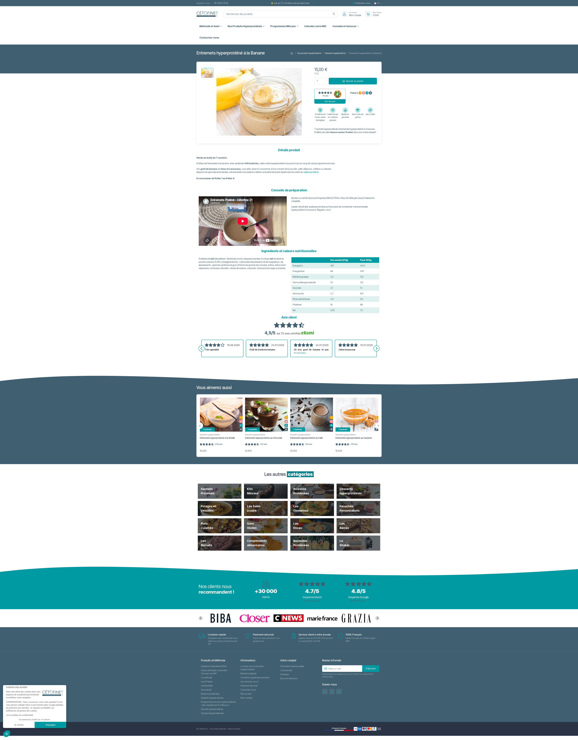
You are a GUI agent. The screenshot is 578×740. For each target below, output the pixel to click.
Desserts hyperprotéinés (210, 435)
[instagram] (332, 691)
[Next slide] (376, 348)
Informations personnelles (292, 666)
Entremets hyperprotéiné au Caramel (354, 438)
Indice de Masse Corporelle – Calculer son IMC (214, 672)
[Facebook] (325, 691)
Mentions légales (248, 673)
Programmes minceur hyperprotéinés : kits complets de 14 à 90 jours (218, 703)
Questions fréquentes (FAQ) (214, 666)
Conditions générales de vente (255, 677)
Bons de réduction (288, 678)
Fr (378, 3)
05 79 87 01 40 (221, 3)
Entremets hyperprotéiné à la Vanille (217, 438)
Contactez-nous (362, 3)
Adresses (284, 674)
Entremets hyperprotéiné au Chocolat (263, 438)
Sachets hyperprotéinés (212, 709)
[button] (6, 733)
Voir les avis (330, 101)
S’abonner (371, 668)
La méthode (206, 677)
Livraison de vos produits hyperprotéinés (252, 668)
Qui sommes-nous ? (250, 681)
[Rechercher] (334, 14)
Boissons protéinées (210, 693)
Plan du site (246, 693)
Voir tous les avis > (312, 600)
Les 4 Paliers (207, 681)
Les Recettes (207, 685)
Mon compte (246, 698)
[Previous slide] (202, 348)
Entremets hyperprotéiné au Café (306, 438)
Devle (238, 729)
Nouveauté (206, 689)
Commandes (286, 670)
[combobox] (280, 14)
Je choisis (18, 725)
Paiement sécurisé (249, 685)
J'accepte (50, 725)
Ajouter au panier (354, 81)
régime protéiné (310, 172)
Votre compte (288, 660)
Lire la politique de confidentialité (19, 715)
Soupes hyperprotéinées (212, 713)
